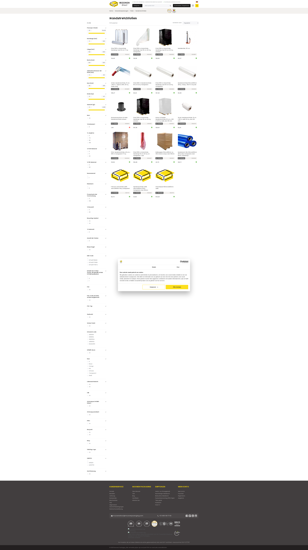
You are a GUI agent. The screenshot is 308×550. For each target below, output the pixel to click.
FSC (88, 287)
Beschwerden (113, 500)
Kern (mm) (90, 83)
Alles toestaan (177, 287)
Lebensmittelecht (92, 381)
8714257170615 (93, 262)
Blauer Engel (91, 247)
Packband (158, 502)
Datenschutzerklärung (116, 509)
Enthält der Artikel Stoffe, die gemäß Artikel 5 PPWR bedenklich (95, 272)
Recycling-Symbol (92, 218)
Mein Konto (181, 491)
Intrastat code (91, 332)
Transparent (92, 373)
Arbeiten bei (136, 500)
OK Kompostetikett (93, 412)
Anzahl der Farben (92, 238)
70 (89, 138)
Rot (90, 368)
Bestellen (112, 493)
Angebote (181, 498)
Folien (132, 11)
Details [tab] (154, 267)
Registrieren (181, 496)
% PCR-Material (92, 149)
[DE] (197, 2)
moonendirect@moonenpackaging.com (128, 516)
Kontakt (111, 491)
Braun (90, 364)
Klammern (90, 184)
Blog (133, 496)
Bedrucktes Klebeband (162, 496)
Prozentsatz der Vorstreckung (92, 195)
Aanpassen (153, 287)
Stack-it (157, 505)
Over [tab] (178, 267)
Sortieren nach (177, 22)
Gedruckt (90, 314)
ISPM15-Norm (91, 350)
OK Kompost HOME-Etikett (93, 402)
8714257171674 (93, 265)
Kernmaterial (91, 173)
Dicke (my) (90, 94)
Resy (88, 440)
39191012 (91, 337)
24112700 (91, 465)
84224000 (92, 344)
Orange (91, 366)
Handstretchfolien (141, 11)
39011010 (91, 334)
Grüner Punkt (91, 323)
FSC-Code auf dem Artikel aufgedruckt (93, 296)
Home (111, 11)
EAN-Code (90, 256)
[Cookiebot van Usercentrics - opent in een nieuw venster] (181, 262)
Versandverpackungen (121, 11)
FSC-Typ (89, 306)
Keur (88, 359)
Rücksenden (113, 498)
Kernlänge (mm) (92, 38)
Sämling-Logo (91, 449)
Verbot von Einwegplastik (162, 491)
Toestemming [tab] (130, 267)
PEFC (88, 421)
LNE (88, 392)
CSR (133, 493)
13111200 (91, 462)
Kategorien (137, 5)
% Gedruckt (90, 229)
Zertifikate (135, 498)
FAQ (110, 502)
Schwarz (91, 371)
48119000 (91, 341)
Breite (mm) (91, 60)
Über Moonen (136, 491)
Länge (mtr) (91, 49)
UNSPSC (89, 458)
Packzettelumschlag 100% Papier (165, 498)
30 (89, 156)
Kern (88, 115)
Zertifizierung (91, 471)
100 (90, 142)
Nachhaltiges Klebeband (162, 493)
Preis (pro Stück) (92, 28)
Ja (89, 118)
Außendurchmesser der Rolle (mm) (94, 71)
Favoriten (181, 493)
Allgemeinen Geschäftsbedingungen (116, 506)
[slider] (88, 33)
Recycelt (89, 429)
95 (89, 140)
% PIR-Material (91, 162)
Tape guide (158, 500)
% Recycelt (90, 207)
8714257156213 (93, 260)
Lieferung (112, 496)
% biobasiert (91, 124)
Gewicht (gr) (91, 104)
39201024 (91, 339)
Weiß (90, 375)
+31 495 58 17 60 (165, 516)
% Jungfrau (90, 133)
